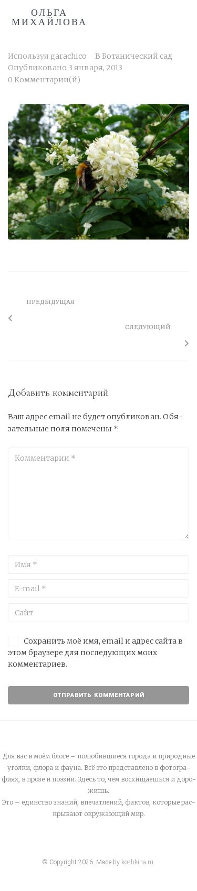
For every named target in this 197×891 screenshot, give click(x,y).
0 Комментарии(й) (44, 79)
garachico (68, 56)
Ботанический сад (137, 56)
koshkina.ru (137, 862)
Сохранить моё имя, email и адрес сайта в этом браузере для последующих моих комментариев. (95, 652)
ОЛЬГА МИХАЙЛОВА (49, 17)
